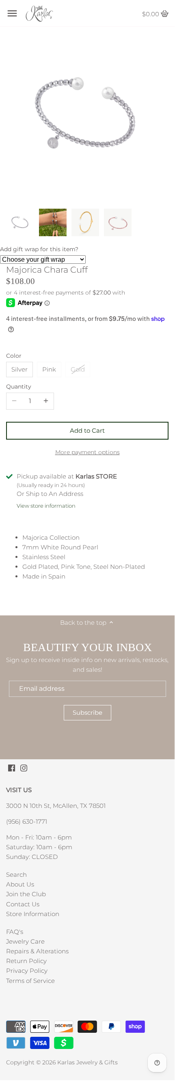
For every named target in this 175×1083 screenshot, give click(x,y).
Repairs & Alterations (37, 951)
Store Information (32, 914)
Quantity (18, 386)
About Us (20, 884)
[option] (20, 222)
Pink (49, 369)
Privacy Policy (27, 970)
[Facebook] (11, 767)
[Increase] (46, 401)
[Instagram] (23, 767)
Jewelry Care (25, 941)
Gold (78, 369)
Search (16, 874)
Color (14, 355)
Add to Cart (87, 430)
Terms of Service (30, 981)
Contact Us (22, 904)
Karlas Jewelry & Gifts (87, 1062)
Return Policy (26, 961)
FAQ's (14, 932)
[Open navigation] (12, 13)
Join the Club (26, 894)
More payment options (87, 452)
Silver (19, 369)
